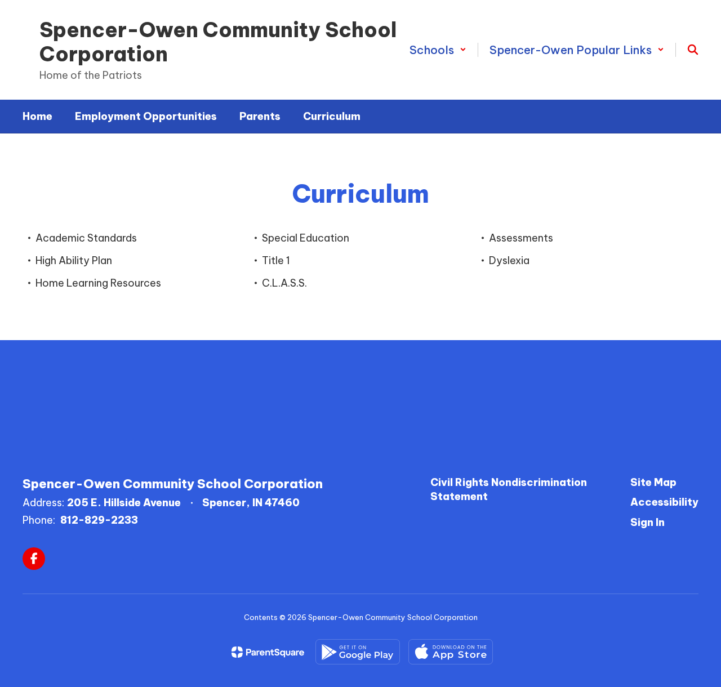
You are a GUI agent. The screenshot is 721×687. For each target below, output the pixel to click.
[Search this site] (692, 49)
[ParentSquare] (268, 652)
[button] (438, 50)
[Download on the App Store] (450, 651)
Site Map (653, 482)
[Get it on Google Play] (357, 651)
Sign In (647, 522)
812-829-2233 (99, 520)
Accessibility (664, 502)
